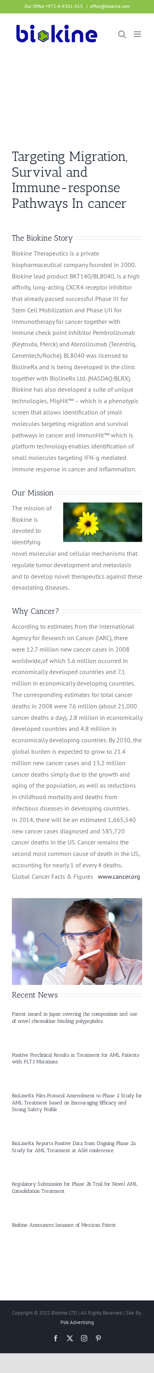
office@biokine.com (110, 6)
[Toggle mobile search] (122, 34)
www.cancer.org (119, 876)
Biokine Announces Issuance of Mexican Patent (64, 1225)
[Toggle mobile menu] (138, 34)
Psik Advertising (77, 1322)
